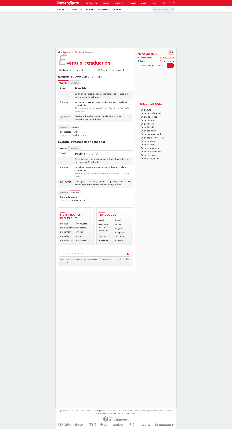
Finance (132, 3)
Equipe (77, 411)
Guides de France (149, 117)
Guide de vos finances (151, 113)
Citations (90, 9)
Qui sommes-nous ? (66, 411)
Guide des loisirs (148, 131)
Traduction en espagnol (112, 70)
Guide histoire (147, 124)
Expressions (103, 9)
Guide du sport (148, 145)
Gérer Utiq (169, 411)
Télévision (143, 61)
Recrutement (127, 411)
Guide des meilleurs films (152, 138)
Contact (102, 411)
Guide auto (146, 110)
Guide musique (148, 141)
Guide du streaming (150, 148)
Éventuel (78, 52)
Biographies (77, 9)
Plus (154, 3)
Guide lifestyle (147, 127)
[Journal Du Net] (91, 424)
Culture (119, 3)
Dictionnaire (62, 9)
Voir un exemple (167, 58)
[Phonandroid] (164, 424)
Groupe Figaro (113, 413)
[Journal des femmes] (64, 424)
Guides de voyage (149, 155)
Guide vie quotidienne (151, 152)
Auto (143, 3)
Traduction (64, 127)
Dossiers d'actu (145, 58)
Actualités (91, 3)
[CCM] (79, 424)
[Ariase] (145, 425)
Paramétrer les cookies (156, 411)
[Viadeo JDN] (131, 424)
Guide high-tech (148, 120)
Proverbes (116, 9)
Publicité (96, 411)
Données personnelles (140, 411)
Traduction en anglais (73, 70)
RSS (120, 411)
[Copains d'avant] (117, 424)
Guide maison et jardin (151, 134)
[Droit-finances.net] (104, 424)
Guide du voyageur (150, 159)
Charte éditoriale (86, 411)
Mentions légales (101, 413)
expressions (74, 83)
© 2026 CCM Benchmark (127, 413)
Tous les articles (112, 411)
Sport (106, 3)
